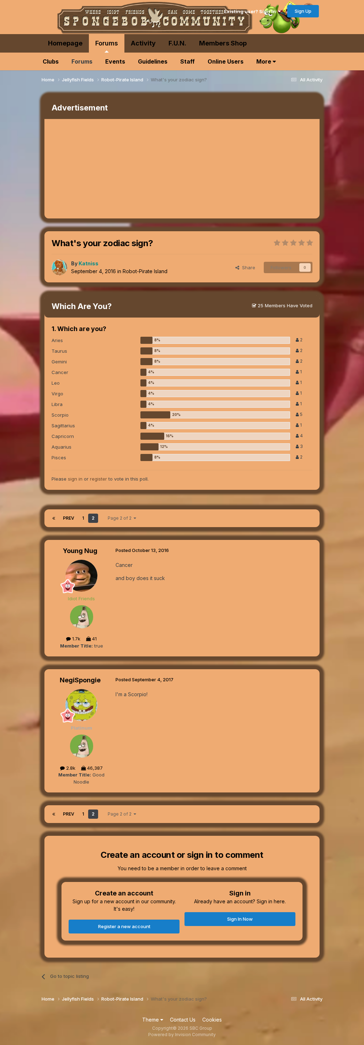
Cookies (212, 1020)
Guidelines (152, 61)
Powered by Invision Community (182, 1034)
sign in (75, 479)
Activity (143, 43)
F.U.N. (177, 43)
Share (247, 267)
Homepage (65, 43)
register (98, 479)
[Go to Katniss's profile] (59, 267)
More (264, 61)
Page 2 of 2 (121, 518)
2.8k (70, 768)
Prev (68, 518)
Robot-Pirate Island (145, 271)
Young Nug (80, 550)
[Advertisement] (127, 168)
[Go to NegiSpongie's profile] (81, 705)
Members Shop (223, 43)
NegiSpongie (80, 680)
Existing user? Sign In (251, 11)
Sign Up (303, 11)
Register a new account (124, 926)
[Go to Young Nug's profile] (81, 576)
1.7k (75, 638)
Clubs (51, 61)
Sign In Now (240, 919)
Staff (187, 61)
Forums (106, 43)
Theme (151, 1020)
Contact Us (183, 1020)
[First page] (54, 518)
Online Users (225, 61)
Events (115, 61)
